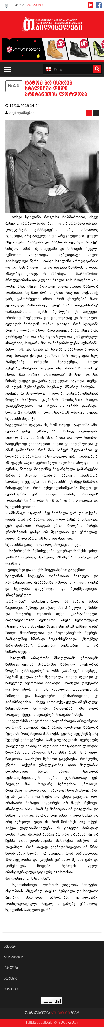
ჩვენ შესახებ (13, 957)
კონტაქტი (11, 989)
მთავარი (10, 946)
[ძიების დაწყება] (97, 69)
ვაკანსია (10, 978)
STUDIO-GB (60, 1013)
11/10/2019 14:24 (24, 106)
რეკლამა (11, 968)
